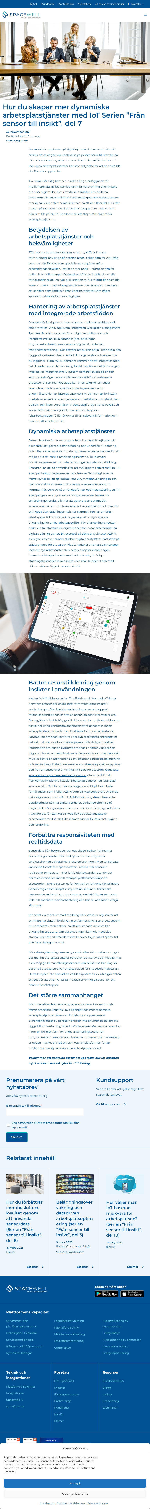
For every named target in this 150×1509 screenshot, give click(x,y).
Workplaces (76, 1252)
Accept (75, 1483)
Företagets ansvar (66, 1394)
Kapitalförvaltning (66, 1327)
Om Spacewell (64, 1381)
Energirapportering (116, 1353)
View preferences (75, 1494)
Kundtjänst (47, 3)
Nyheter (59, 1387)
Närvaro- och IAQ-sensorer (24, 1346)
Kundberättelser (113, 1381)
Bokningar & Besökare (21, 1333)
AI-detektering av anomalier (122, 1339)
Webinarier (110, 1407)
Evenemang (111, 1401)
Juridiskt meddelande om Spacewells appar (82, 1503)
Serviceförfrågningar (20, 1339)
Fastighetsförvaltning (69, 1321)
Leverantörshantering (69, 1341)
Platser (59, 1421)
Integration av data (116, 1346)
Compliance (62, 1347)
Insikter (108, 1394)
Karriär (59, 1414)
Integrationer (15, 1393)
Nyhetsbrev (84, 3)
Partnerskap (62, 1401)
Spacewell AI (14, 1400)
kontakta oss (61, 1057)
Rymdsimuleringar (19, 1353)
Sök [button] (35, 3)
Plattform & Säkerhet (20, 1386)
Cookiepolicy (47, 1503)
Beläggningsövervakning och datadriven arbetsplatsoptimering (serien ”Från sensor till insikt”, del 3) (74, 1218)
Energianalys (111, 1333)
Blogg (10, 1252)
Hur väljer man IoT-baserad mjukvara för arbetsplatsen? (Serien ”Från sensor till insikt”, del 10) (124, 1219)
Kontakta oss (66, 3)
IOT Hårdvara (15, 1406)
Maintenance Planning (69, 1334)
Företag (61, 1372)
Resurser (111, 1372)
